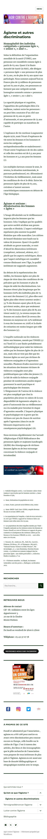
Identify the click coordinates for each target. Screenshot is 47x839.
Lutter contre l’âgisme (14, 811)
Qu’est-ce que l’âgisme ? (16, 793)
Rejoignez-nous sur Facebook (21, 651)
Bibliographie (10, 816)
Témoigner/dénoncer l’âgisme (18, 805)
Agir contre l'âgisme (11, 832)
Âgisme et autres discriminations (22, 799)
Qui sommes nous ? (13, 787)
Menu (39, 9)
